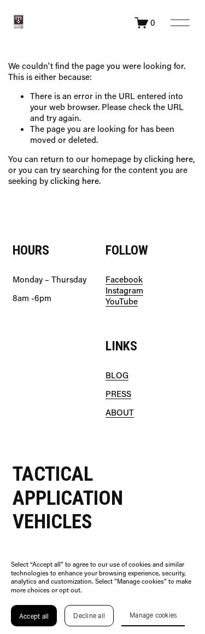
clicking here (168, 158)
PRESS (118, 394)
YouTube (122, 301)
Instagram (124, 290)
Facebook (124, 279)
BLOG (117, 375)
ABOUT (120, 412)
